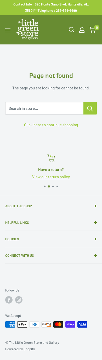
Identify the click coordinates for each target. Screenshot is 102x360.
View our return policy (51, 176)
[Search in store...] (90, 108)
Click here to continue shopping (51, 124)
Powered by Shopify (20, 349)
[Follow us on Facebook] (9, 300)
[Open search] (72, 30)
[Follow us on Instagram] (18, 300)
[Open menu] (7, 30)
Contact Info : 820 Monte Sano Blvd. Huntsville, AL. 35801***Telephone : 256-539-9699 (51, 7)
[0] (92, 30)
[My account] (81, 30)
